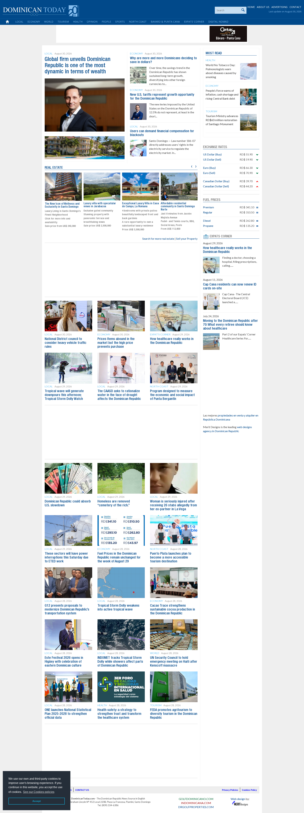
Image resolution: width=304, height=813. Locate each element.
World (48, 21)
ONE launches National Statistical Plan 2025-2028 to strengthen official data (68, 713)
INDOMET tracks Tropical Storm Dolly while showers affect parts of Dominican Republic (120, 661)
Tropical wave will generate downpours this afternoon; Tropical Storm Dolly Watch (64, 395)
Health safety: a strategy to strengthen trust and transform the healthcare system (119, 713)
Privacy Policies (230, 790)
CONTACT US (82, 790)
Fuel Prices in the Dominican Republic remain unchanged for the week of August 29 (119, 557)
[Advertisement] (121, 34)
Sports (120, 21)
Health (78, 21)
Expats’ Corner (194, 21)
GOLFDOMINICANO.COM (196, 798)
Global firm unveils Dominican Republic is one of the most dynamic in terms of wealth (77, 65)
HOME (251, 7)
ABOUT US (263, 7)
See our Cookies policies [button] (38, 791)
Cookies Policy (249, 790)
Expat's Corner (160, 334)
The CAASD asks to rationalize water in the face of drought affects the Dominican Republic (119, 395)
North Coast (138, 21)
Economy (33, 21)
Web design (238, 798)
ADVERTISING (279, 7)
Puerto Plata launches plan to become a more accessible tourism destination (170, 557)
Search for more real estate (158, 238)
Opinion (92, 21)
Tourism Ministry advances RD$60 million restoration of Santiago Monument (222, 120)
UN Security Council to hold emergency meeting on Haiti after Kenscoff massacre (173, 661)
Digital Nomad (218, 21)
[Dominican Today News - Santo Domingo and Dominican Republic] (41, 11)
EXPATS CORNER (221, 236)
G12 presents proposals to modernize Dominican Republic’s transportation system (67, 609)
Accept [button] (36, 801)
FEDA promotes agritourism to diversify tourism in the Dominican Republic (173, 713)
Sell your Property (187, 238)
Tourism (63, 21)
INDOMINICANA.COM (196, 803)
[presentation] (191, 166)
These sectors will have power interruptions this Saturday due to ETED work (66, 557)
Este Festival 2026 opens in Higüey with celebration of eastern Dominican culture (64, 661)
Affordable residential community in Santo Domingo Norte (139, 206)
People (106, 21)
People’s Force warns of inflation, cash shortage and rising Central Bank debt (222, 94)
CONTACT (295, 7)
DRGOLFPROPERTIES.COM (196, 807)
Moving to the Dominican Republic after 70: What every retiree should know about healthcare (230, 324)
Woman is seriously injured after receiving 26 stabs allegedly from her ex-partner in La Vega (173, 505)
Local (19, 21)
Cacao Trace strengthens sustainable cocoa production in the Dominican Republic (172, 609)
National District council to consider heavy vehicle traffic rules (65, 343)
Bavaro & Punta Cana (165, 21)
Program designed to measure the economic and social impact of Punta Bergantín (172, 395)
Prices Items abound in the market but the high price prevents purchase (116, 343)
